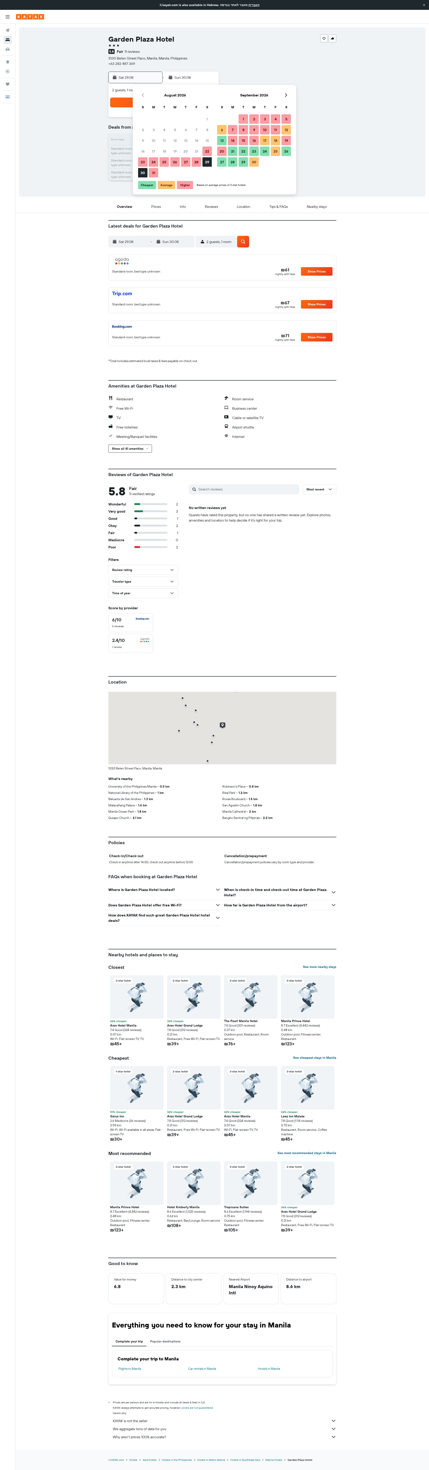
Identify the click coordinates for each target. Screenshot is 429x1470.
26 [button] (175, 162)
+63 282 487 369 (121, 63)
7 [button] (196, 130)
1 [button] (207, 119)
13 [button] (185, 140)
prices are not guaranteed (197, 1407)
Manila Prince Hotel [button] (295, 1021)
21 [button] (196, 151)
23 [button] (143, 162)
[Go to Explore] (7, 62)
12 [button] (175, 140)
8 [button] (207, 130)
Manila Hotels (273, 1459)
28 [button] (196, 162)
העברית (253, 5)
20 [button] (185, 151)
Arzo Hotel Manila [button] (123, 1025)
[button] (424, 5)
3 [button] (154, 130)
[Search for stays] (7, 39)
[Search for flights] (7, 30)
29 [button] (207, 162)
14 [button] (196, 140)
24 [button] (153, 162)
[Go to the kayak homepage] (30, 16)
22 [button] (207, 151)
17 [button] (153, 151)
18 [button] (164, 151)
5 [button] (175, 130)
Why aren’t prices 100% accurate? (139, 1437)
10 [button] (154, 140)
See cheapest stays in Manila (314, 1058)
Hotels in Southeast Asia (245, 1459)
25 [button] (164, 162)
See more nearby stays (319, 967)
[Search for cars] (7, 49)
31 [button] (153, 172)
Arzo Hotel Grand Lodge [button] (185, 1025)
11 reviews (132, 51)
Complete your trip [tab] (129, 1341)
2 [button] (143, 130)
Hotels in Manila (269, 1369)
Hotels (133, 1459)
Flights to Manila (129, 1369)
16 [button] (143, 151)
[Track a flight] (7, 71)
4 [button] (164, 130)
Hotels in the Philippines (177, 1459)
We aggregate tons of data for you (139, 1429)
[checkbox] (130, 622)
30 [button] (143, 172)
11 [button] (164, 140)
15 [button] (207, 140)
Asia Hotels (150, 1459)
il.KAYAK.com (116, 1459)
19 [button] (175, 151)
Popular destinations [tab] (165, 1341)
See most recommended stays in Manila (307, 1153)
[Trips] (7, 84)
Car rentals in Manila (202, 1369)
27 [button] (186, 162)
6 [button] (186, 130)
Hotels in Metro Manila (211, 1459)
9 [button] (143, 140)
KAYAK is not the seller (130, 1421)
